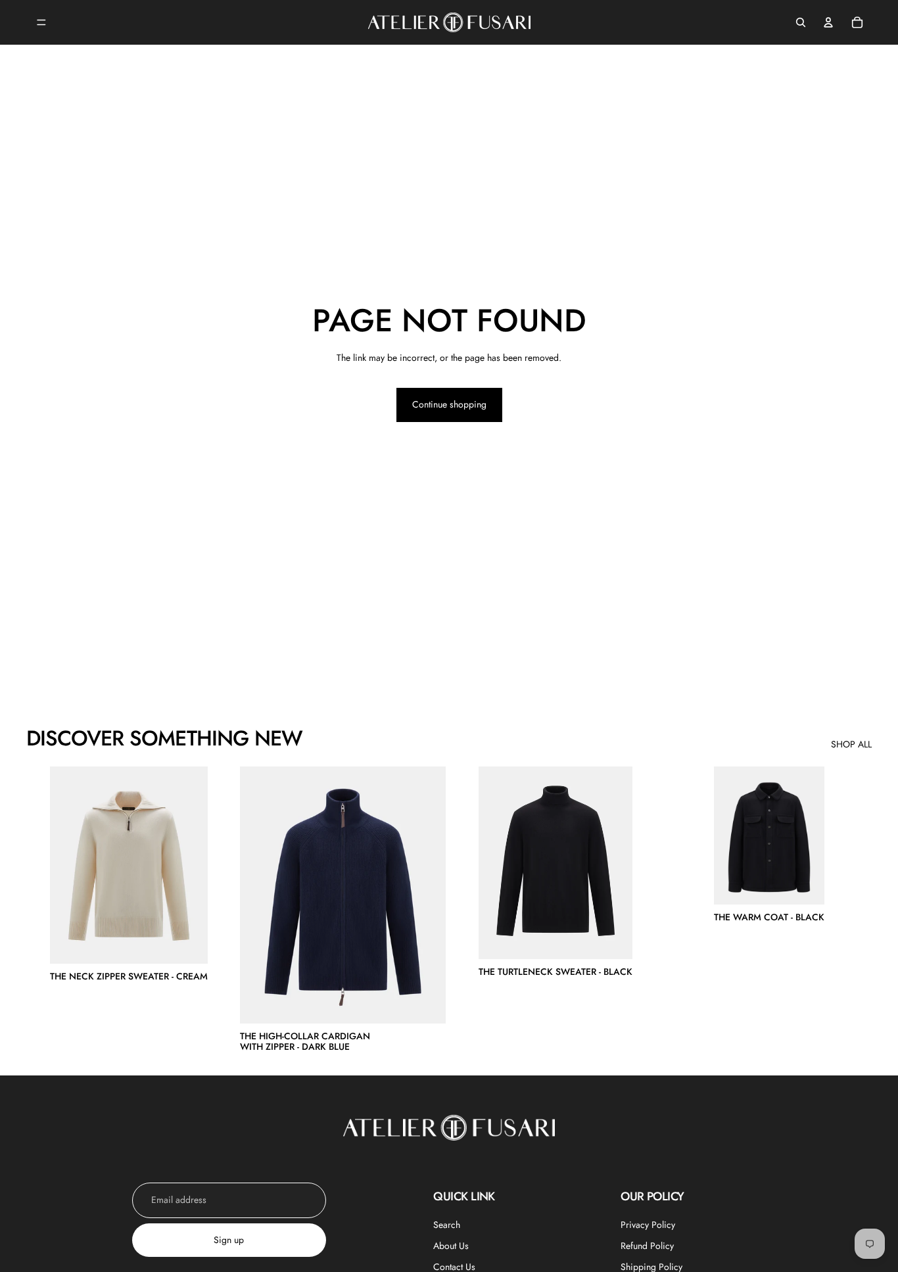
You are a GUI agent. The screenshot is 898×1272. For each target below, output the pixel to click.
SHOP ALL (851, 744)
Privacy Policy (648, 1224)
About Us (451, 1245)
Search (446, 1224)
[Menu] (41, 22)
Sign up (229, 1239)
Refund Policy (647, 1245)
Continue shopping (449, 404)
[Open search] (800, 22)
